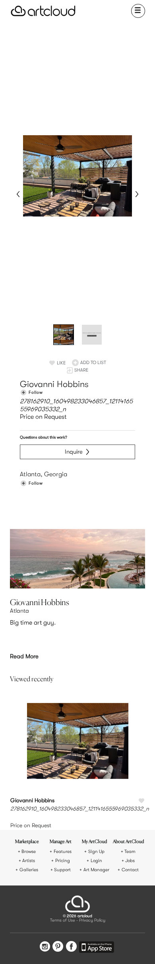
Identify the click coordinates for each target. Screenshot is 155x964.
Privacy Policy (92, 920)
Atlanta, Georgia (43, 474)
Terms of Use (62, 920)
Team (130, 851)
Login (96, 860)
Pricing (62, 860)
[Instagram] (45, 947)
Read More (24, 656)
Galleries (28, 869)
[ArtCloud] (43, 10)
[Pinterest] (57, 947)
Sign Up (96, 851)
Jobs (130, 860)
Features (63, 851)
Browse (28, 851)
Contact (130, 869)
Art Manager (96, 869)
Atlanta (19, 610)
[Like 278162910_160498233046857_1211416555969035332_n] (141, 801)
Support (62, 869)
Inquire (74, 451)
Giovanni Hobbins (54, 384)
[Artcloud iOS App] (96, 948)
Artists (28, 860)
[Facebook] (71, 947)
